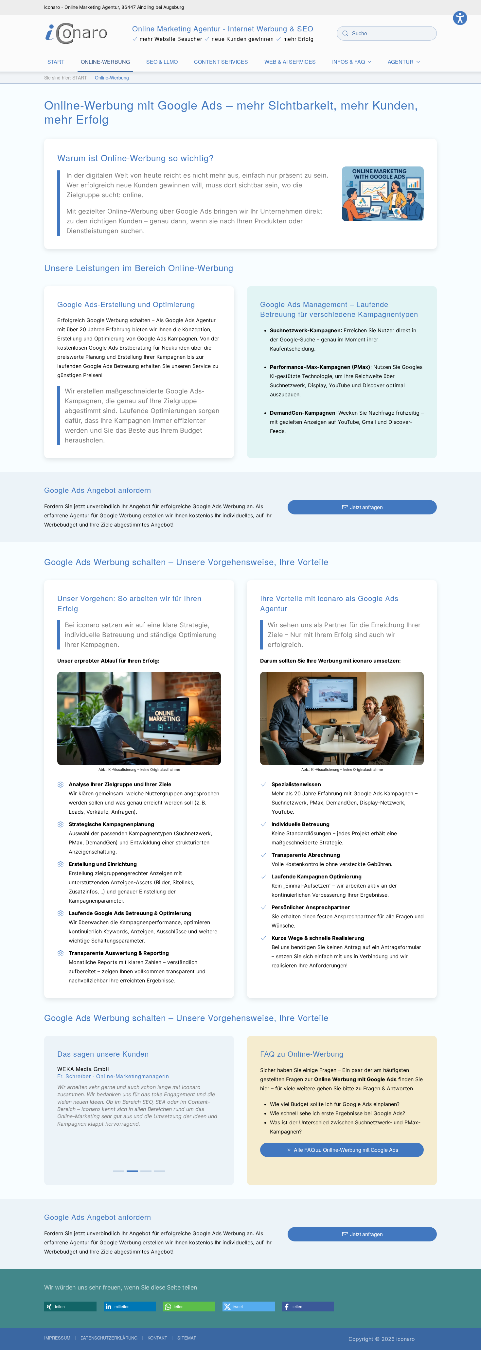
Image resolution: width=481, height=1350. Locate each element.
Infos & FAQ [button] (348, 61)
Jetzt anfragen (366, 507)
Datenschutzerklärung (108, 1338)
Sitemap (187, 1338)
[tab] (118, 1171)
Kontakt (157, 1338)
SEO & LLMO (162, 61)
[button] (70, 1306)
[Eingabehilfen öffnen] (460, 18)
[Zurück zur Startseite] (76, 33)
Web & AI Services (290, 61)
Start (55, 61)
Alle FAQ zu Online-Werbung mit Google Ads (346, 1149)
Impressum (57, 1338)
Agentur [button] (401, 61)
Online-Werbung (105, 61)
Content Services (221, 61)
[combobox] (387, 33)
